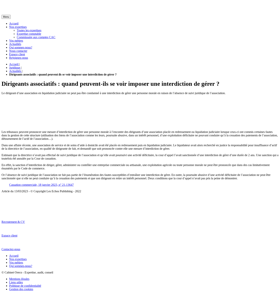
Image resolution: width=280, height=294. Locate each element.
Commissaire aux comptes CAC (36, 37)
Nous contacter (18, 50)
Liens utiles (16, 282)
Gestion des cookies (21, 289)
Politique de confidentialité (25, 285)
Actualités (15, 44)
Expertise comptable (29, 33)
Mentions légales (19, 278)
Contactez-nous (11, 249)
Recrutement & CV (13, 221)
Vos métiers (16, 40)
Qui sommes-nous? (20, 47)
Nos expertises (18, 27)
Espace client (17, 54)
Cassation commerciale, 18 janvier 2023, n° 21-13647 (41, 184)
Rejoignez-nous (18, 57)
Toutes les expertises (29, 30)
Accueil (13, 23)
